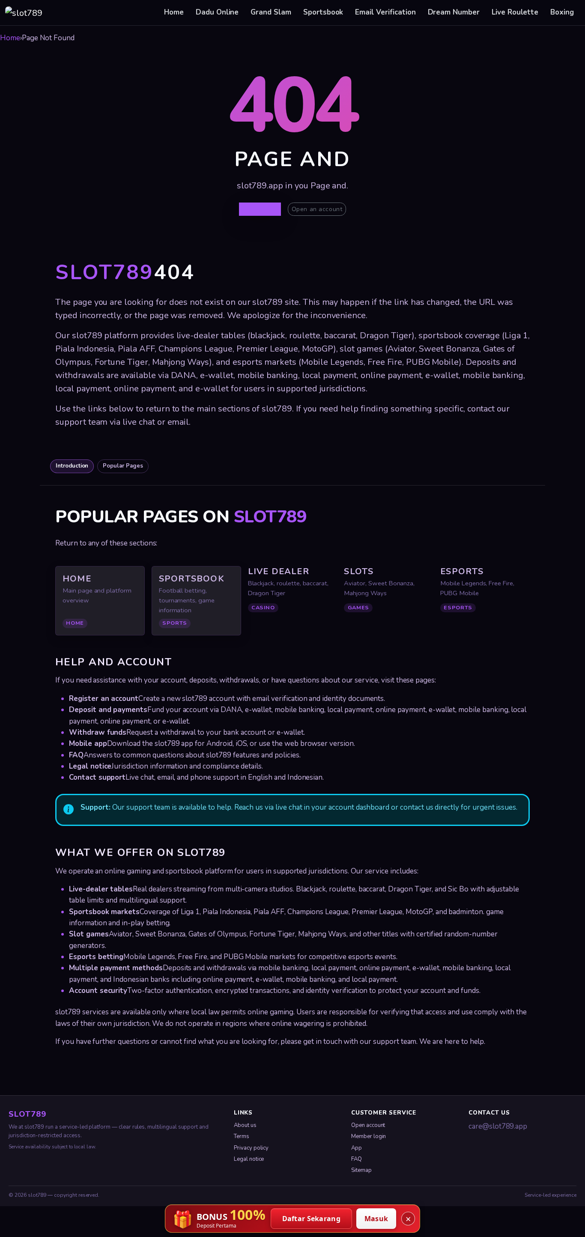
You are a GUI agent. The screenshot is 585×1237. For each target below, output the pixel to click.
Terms (241, 1136)
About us (245, 1125)
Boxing (562, 12)
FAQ (356, 1159)
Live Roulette (515, 12)
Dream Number (454, 12)
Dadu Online (217, 12)
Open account (368, 1125)
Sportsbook (323, 12)
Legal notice (249, 1159)
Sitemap (361, 1170)
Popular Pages (123, 466)
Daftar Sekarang (311, 1218)
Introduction (72, 466)
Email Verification (385, 12)
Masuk (376, 1218)
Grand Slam (271, 12)
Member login (368, 1136)
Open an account (317, 209)
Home (174, 12)
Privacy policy (251, 1148)
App (356, 1148)
